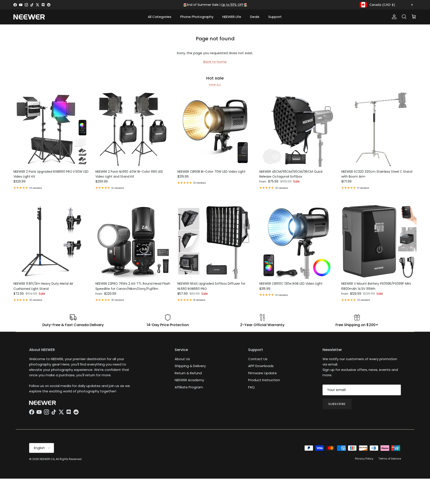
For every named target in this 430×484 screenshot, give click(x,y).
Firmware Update (262, 373)
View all (215, 84)
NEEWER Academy (189, 380)
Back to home (215, 61)
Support (275, 16)
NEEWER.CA (47, 459)
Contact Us (257, 359)
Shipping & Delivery (190, 366)
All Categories (159, 16)
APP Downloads (261, 366)
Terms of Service (389, 458)
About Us (182, 359)
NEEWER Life (231, 16)
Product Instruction (264, 380)
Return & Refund (188, 373)
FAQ (251, 387)
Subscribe (337, 404)
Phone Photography (196, 16)
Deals (254, 16)
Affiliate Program (189, 387)
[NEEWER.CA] (29, 16)
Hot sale (215, 78)
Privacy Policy (364, 458)
